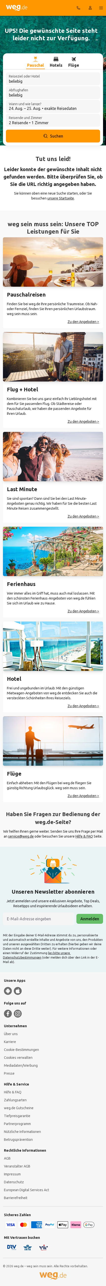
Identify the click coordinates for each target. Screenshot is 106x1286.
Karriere (10, 1042)
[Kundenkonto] (90, 8)
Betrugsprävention (18, 1140)
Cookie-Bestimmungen (21, 1050)
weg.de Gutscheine (19, 1108)
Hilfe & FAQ (84, 836)
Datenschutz (14, 1182)
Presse (9, 1073)
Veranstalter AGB (17, 1166)
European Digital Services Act (26, 1190)
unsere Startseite (60, 198)
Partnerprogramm (17, 1124)
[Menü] (101, 8)
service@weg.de (21, 836)
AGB (7, 1158)
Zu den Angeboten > (83, 322)
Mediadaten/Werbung (21, 1065)
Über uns (11, 1034)
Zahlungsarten (15, 1100)
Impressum (12, 1174)
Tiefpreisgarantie (17, 1116)
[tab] (35, 62)
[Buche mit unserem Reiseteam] (78, 8)
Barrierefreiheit (15, 1198)
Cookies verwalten (18, 1058)
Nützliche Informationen (22, 1132)
